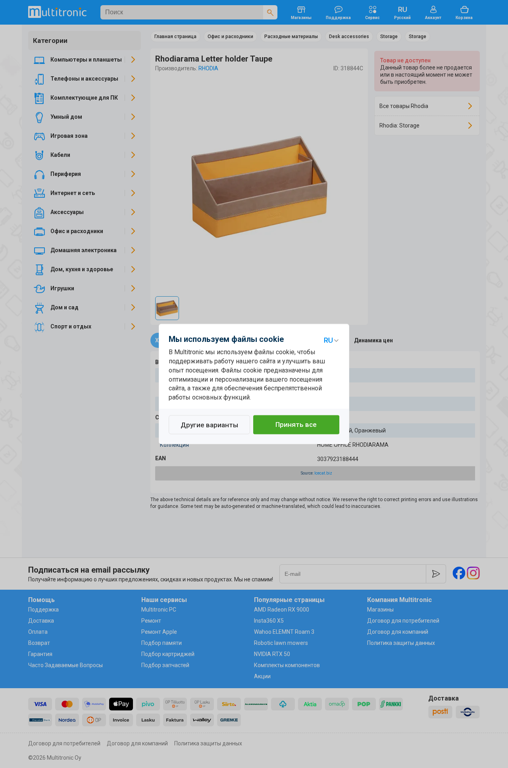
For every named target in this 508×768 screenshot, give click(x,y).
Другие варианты (209, 425)
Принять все (296, 425)
